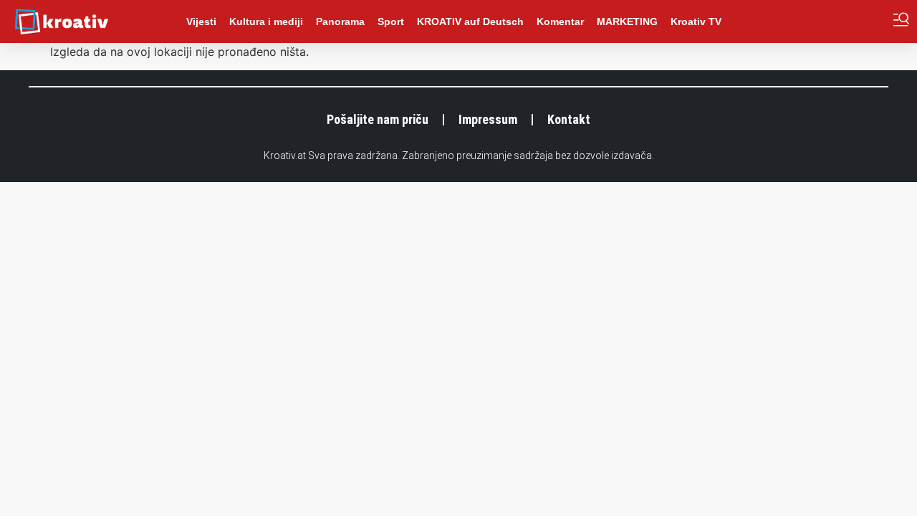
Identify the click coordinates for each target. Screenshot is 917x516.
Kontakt (568, 119)
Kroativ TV (696, 21)
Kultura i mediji (266, 21)
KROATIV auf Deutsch (470, 21)
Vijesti (201, 21)
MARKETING (627, 21)
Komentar (560, 21)
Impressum (487, 119)
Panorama (340, 21)
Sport (391, 21)
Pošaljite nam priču (377, 119)
